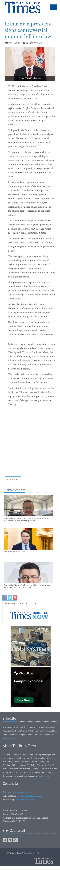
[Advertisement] (30, 442)
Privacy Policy (42, 853)
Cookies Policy (29, 853)
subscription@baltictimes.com (29, 796)
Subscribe (10, 603)
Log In (23, 603)
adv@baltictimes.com (25, 799)
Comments (13, 479)
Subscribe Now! (10, 738)
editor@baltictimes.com (23, 792)
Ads (34, 603)
